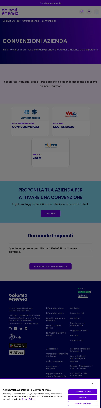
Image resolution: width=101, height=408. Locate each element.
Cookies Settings (83, 403)
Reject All (83, 397)
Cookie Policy (28, 399)
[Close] (92, 383)
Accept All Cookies (82, 391)
